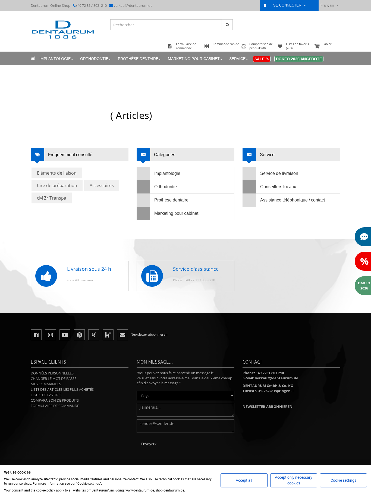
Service (237, 58)
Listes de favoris (46, 394)
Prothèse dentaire (138, 58)
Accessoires (102, 185)
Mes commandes (46, 384)
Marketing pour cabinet (194, 58)
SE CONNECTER (287, 5)
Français (327, 5)
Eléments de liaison (57, 173)
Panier (327, 44)
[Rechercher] (227, 24)
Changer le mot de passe (53, 378)
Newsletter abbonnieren (268, 406)
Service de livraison (279, 173)
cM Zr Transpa (51, 198)
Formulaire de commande (55, 405)
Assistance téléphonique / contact (292, 200)
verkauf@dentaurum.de (133, 5)
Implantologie (55, 58)
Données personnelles (52, 373)
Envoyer (148, 443)
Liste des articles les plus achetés (62, 389)
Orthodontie (94, 58)
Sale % (261, 59)
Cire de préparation (57, 185)
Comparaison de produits (55, 400)
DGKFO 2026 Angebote (299, 59)
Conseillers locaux (278, 186)
